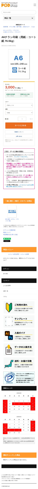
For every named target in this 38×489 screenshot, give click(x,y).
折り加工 (5, 273)
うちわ (33, 26)
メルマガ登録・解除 (6, 480)
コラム (5, 296)
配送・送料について (22, 474)
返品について (7, 232)
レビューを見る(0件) (13, 254)
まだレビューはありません (8, 45)
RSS (12, 480)
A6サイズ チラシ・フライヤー (12, 32)
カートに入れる (20, 125)
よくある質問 (7, 285)
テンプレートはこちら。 (21, 156)
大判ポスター (26, 26)
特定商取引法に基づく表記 (10, 234)
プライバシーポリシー (23, 225)
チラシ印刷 (12, 26)
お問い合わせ (19, 136)
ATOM (15, 480)
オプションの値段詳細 (9, 230)
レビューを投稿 (24, 254)
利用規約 (33, 225)
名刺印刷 (5, 26)
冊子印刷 (19, 26)
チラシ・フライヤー (13, 30)
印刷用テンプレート (19, 131)
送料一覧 (5, 291)
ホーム (5, 30)
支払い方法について (13, 474)
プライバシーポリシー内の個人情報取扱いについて (13, 478)
